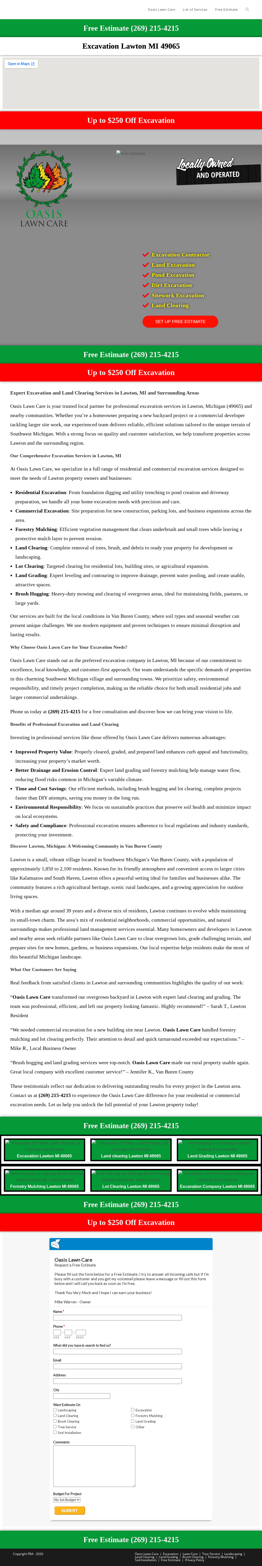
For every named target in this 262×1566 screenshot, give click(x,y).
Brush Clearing (193, 1557)
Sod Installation (146, 1560)
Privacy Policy (194, 1560)
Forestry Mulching (221, 1557)
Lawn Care (190, 1554)
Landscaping (233, 1554)
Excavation (170, 1554)
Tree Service (211, 1554)
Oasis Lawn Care (147, 1554)
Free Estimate (171, 1560)
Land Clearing (145, 1557)
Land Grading (168, 1557)
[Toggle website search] (247, 9)
